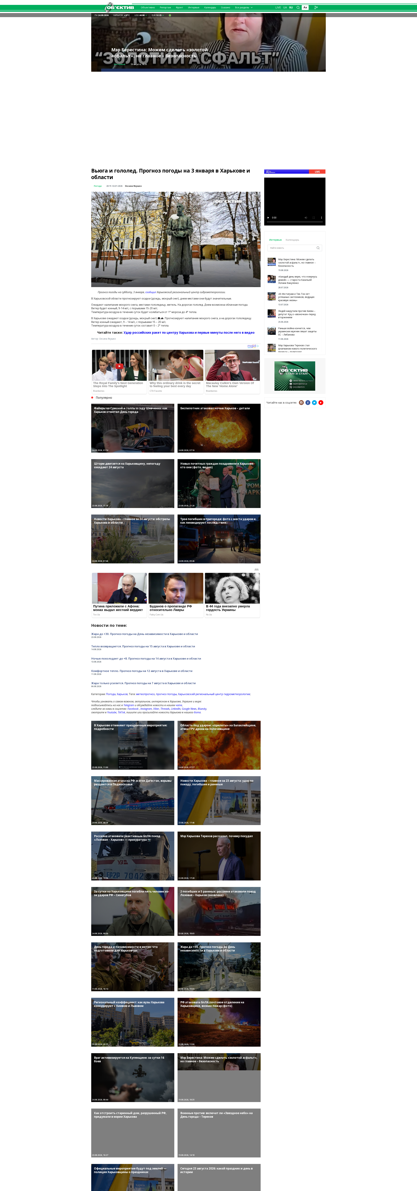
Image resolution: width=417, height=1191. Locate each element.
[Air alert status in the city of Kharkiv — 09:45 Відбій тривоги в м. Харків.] (170, 15)
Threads (165, 709)
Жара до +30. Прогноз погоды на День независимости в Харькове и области (144, 634)
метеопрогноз (145, 694)
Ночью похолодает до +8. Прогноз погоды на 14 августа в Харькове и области (146, 658)
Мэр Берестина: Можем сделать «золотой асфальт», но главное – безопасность (297, 262)
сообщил (150, 292)
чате (179, 705)
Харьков (122, 694)
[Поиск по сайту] (298, 7)
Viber (156, 709)
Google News (189, 709)
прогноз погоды (166, 694)
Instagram (146, 709)
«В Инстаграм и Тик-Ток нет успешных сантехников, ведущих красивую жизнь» (296, 297)
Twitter (314, 402)
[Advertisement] (208, 94)
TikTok (121, 712)
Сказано (225, 7)
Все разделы (242, 7)
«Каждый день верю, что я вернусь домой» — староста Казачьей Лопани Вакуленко (297, 279)
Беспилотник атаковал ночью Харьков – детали (157, 53)
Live (278, 7)
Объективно (148, 7)
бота (197, 712)
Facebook (133, 709)
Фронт (179, 7)
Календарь (210, 7)
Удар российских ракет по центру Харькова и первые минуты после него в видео (189, 332)
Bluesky (202, 709)
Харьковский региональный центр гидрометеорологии (214, 694)
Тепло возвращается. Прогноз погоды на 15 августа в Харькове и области (143, 646)
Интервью (193, 7)
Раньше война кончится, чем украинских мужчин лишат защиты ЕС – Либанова (297, 331)
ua (285, 7)
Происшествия (122, 64)
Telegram (128, 705)
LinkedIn (175, 709)
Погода (98, 186)
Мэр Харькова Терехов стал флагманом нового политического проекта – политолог (297, 348)
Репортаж (165, 7)
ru (291, 7)
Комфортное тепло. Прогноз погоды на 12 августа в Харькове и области (141, 671)
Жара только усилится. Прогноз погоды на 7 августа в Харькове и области (143, 683)
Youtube (111, 712)
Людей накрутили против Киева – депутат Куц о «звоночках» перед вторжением (297, 314)
